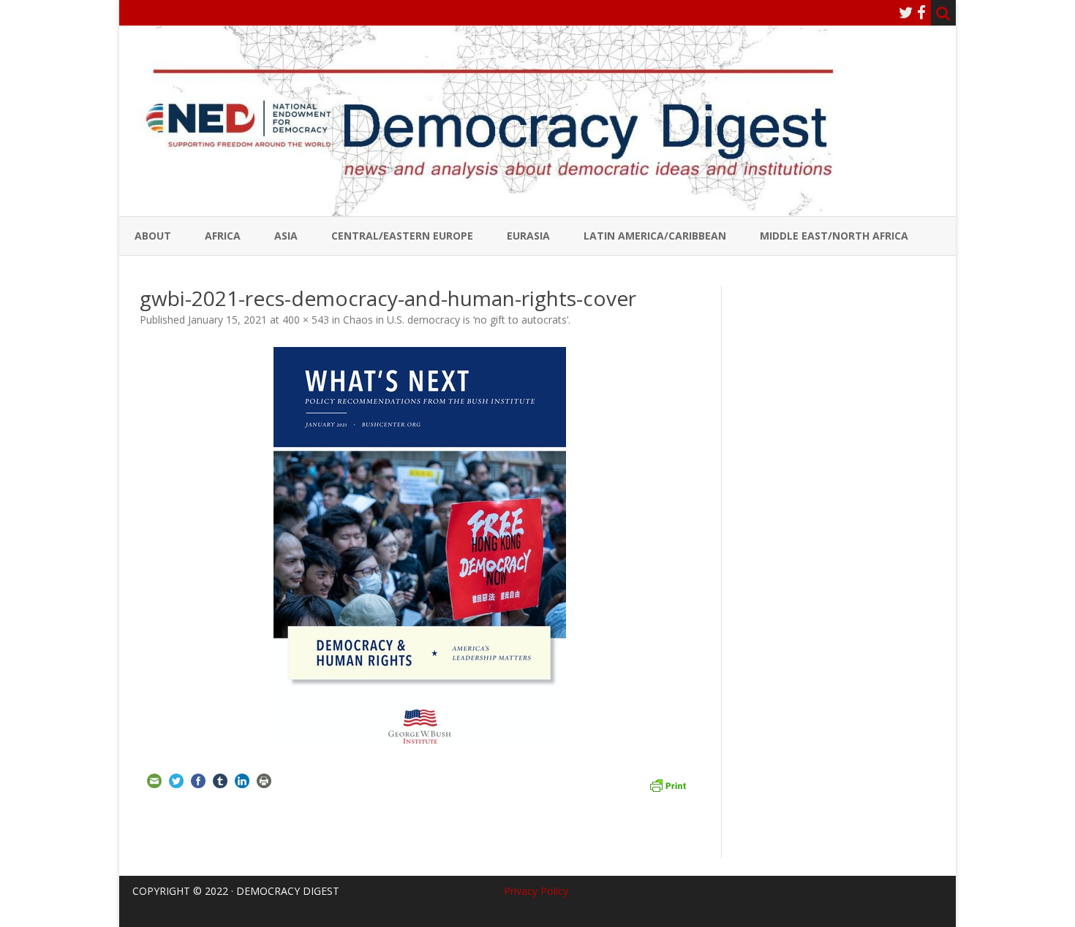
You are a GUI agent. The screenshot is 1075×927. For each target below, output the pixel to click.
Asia (286, 236)
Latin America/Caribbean (655, 236)
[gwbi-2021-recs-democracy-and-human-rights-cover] (420, 545)
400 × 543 (305, 320)
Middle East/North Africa (834, 236)
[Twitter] (906, 12)
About (153, 236)
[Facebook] (921, 12)
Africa (223, 236)
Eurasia (528, 236)
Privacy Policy (536, 891)
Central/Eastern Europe (402, 236)
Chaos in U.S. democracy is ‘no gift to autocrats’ (455, 320)
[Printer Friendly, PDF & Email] (668, 784)
